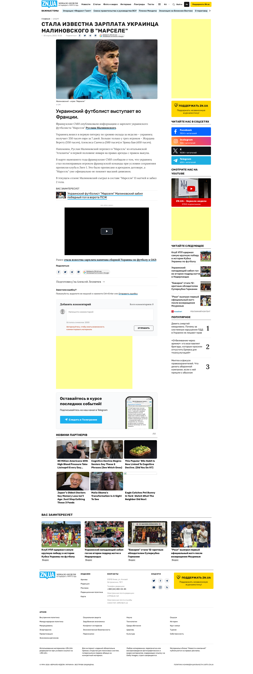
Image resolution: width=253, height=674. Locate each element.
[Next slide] (209, 10)
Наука (129, 617)
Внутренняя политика (49, 617)
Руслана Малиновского (101, 127)
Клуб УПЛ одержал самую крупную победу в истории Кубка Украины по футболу (185, 257)
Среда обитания (133, 626)
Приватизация (46, 634)
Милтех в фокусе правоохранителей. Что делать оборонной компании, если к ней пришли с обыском (184, 366)
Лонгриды (139, 4)
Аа (187, 4)
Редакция (85, 584)
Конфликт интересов (92, 626)
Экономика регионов (49, 638)
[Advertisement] (94, 362)
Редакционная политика (92, 592)
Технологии (131, 621)
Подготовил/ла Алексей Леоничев (78, 281)
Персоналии (88, 634)
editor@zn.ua (122, 603)
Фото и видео (110, 4)
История (174, 621)
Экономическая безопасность (96, 630)
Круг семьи (175, 626)
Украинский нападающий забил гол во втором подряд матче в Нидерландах (185, 272)
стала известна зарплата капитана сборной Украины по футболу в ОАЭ (110, 259)
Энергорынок (46, 630)
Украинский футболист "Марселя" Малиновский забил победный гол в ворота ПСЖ (105, 195)
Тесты (151, 4)
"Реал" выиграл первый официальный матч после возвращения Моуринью (185, 301)
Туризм (173, 630)
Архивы (84, 579)
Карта (83, 596)
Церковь (130, 630)
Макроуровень (46, 626)
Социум (173, 617)
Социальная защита (92, 617)
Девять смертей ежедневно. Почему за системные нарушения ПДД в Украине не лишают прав (187, 328)
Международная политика (51, 621)
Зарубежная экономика (94, 621)
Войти (179, 4)
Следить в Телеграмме (83, 419)
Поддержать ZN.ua (201, 4)
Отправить (144, 328)
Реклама (84, 588)
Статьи (97, 4)
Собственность (177, 634)
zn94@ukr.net (113, 596)
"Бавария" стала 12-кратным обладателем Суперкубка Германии (184, 286)
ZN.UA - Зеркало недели (191, 201)
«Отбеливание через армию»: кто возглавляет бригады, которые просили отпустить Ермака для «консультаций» (186, 346)
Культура (130, 634)
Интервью (125, 4)
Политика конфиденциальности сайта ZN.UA (193, 665)
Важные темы (50, 11)
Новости (85, 4)
